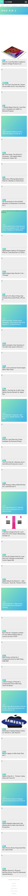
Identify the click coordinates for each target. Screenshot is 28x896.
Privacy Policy (14, 888)
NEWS (2, 6)
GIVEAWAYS (15, 6)
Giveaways (14, 893)
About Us (14, 883)
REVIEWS (22, 6)
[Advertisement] (14, 29)
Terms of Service (14, 890)
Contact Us (14, 885)
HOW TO (8, 6)
